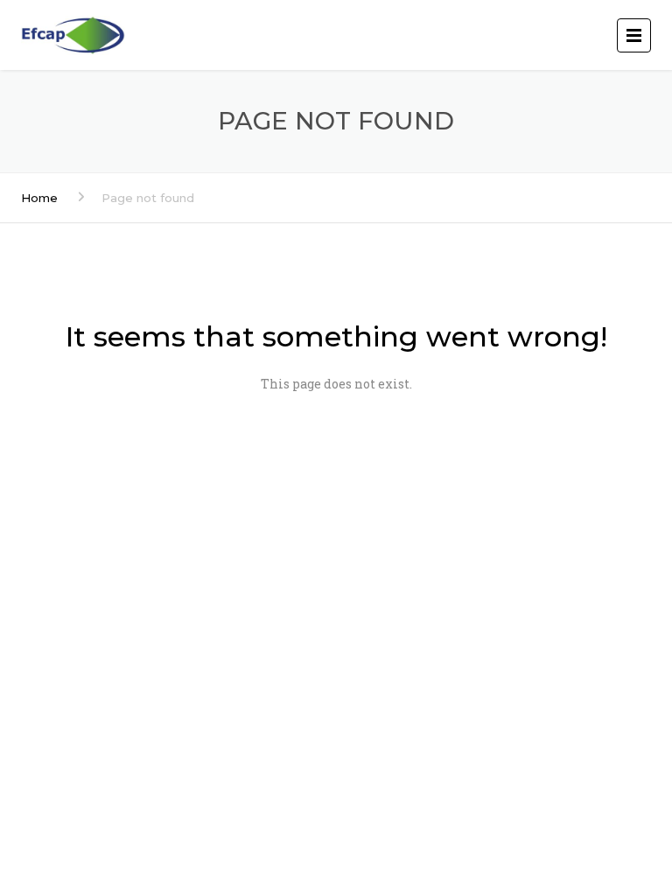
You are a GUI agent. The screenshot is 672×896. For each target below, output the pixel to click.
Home (39, 198)
